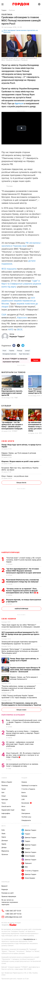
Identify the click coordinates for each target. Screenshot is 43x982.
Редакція (5, 889)
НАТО (10, 329)
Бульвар (6, 406)
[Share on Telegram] (22, 345)
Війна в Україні (7, 782)
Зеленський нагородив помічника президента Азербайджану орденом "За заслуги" (19, 643)
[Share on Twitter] (18, 345)
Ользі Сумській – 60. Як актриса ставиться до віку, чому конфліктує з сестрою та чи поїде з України (23, 755)
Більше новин (21, 710)
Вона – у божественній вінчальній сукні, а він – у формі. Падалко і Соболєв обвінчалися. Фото (23, 722)
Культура (5, 799)
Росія (4, 350)
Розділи (24, 778)
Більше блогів (21, 482)
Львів (3, 833)
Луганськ (5, 854)
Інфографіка (6, 813)
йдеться (19, 103)
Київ (3, 830)
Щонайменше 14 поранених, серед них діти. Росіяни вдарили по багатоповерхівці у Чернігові (21, 704)
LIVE (23, 799)
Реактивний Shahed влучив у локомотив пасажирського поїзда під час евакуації (22, 581)
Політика (12, 10)
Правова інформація (9, 896)
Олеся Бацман (30, 856)
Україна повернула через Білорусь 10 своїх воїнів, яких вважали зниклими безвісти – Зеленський (25, 670)
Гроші (4, 789)
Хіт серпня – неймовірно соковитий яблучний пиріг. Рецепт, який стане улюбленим (20, 744)
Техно (4, 803)
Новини (4, 778)
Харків (4, 844)
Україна (11, 350)
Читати (35, 360)
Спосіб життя (6, 806)
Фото (23, 806)
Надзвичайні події (8, 810)
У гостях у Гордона (28, 789)
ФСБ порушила (9, 269)
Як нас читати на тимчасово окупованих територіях (10, 902)
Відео (23, 810)
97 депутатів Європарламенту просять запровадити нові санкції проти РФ (12, 392)
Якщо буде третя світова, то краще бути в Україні (24, 660)
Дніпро (4, 847)
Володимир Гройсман (9, 354)
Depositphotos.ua (29, 939)
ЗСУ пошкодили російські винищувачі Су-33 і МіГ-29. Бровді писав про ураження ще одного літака (20, 634)
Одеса (4, 837)
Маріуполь (5, 851)
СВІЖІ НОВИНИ (9, 619)
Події (16, 397)
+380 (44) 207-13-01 (13, 911)
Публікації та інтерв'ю (29, 785)
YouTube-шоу (26, 817)
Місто (4, 826)
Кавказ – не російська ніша (15, 476)
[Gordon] (20, 4)
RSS (26, 867)
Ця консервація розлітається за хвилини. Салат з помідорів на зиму (22, 765)
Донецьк (5, 840)
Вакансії (4, 886)
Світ (3, 792)
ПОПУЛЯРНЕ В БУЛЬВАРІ (13, 715)
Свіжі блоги (8, 441)
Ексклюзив (25, 803)
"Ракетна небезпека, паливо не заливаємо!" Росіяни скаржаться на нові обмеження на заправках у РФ (19, 688)
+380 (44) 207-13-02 (13, 914)
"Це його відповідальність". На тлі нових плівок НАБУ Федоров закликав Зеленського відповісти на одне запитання (23, 571)
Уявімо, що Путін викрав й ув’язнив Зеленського (24, 678)
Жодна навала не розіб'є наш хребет (21, 461)
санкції (27, 350)
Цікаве (4, 817)
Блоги (24, 792)
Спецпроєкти (26, 820)
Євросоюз (22, 317)
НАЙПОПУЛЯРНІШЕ (11, 552)
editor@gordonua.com (13, 917)
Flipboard (28, 863)
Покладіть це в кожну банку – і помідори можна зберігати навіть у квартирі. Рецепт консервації (22, 733)
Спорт (4, 796)
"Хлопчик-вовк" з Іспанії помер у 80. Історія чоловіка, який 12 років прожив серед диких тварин (23, 560)
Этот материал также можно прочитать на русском (21, 31)
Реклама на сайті (8, 893)
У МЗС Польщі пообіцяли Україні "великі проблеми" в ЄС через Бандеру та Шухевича (19, 696)
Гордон (4, 10)
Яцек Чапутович (24, 354)
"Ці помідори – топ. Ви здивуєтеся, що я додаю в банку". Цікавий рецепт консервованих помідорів (12, 425)
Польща (19, 350)
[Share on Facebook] (13, 345)
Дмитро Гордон (30, 830)
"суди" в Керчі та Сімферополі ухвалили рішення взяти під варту (21, 284)
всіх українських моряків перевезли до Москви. (19, 300)
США (4, 314)
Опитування (26, 813)
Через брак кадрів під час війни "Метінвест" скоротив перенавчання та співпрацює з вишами (21, 626)
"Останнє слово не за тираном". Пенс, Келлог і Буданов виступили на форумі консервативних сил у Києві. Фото (22, 591)
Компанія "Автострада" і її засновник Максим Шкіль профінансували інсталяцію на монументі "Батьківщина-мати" (20, 651)
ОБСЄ (19, 329)
